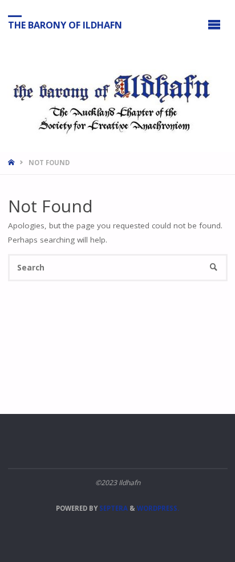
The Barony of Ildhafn (65, 24)
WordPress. (158, 508)
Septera (113, 508)
